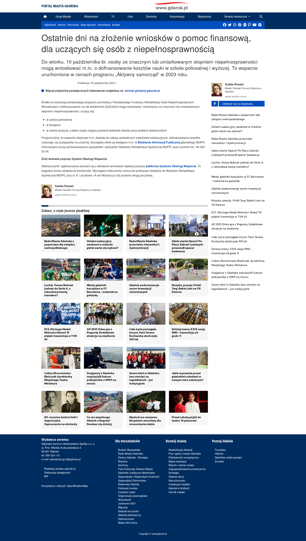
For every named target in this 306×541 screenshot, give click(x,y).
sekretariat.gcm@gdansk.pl (65, 459)
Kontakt (116, 24)
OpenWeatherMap (77, 486)
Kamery (62, 24)
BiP (46, 476)
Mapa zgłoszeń (88, 24)
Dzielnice (151, 16)
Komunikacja (177, 16)
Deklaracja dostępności (57, 472)
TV (112, 16)
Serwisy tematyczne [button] (236, 16)
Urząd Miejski (63, 16)
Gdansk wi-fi (50, 24)
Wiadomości (91, 16)
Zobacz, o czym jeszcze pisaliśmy (65, 211)
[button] (261, 16)
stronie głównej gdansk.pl (142, 91)
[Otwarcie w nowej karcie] (224, 25)
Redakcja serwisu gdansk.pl (59, 468)
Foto (130, 16)
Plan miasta (73, 24)
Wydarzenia (204, 16)
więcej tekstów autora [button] (65, 194)
